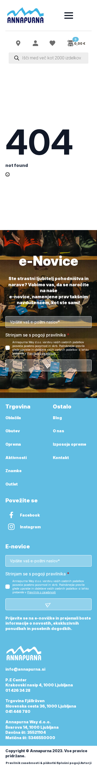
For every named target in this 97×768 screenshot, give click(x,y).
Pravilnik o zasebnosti (41, 353)
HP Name (11, 261)
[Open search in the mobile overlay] (48, 58)
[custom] (11, 515)
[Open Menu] (68, 15)
